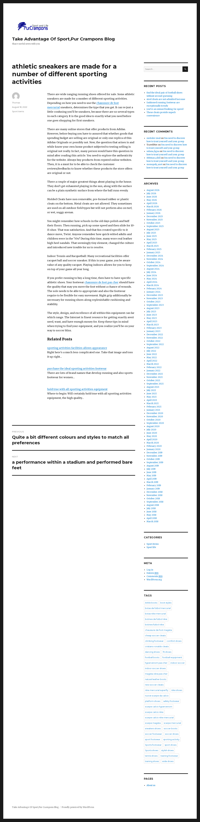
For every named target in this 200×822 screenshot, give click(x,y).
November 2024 (155, 259)
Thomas (16, 102)
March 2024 (153, 285)
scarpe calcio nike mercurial (159, 717)
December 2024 (155, 255)
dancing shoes (152, 652)
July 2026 (151, 193)
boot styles (165, 602)
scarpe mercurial (172, 723)
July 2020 (151, 429)
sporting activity (171, 739)
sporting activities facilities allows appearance (77, 347)
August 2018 (153, 505)
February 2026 (154, 210)
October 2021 (153, 380)
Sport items (18, 111)
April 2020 (152, 439)
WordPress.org (154, 579)
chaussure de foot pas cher (101, 282)
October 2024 (153, 262)
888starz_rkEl (153, 158)
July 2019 (151, 469)
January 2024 (153, 292)
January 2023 (153, 331)
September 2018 (155, 502)
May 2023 (152, 318)
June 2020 (152, 433)
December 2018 (154, 492)
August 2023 (153, 308)
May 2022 (152, 357)
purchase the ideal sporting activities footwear (77, 368)
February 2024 (154, 288)
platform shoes (152, 701)
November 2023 (155, 298)
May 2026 (152, 200)
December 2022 (155, 334)
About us (151, 785)
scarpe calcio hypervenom (158, 706)
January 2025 (153, 252)
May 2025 (152, 239)
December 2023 (155, 295)
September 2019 (155, 462)
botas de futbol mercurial (158, 608)
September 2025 (155, 226)
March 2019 (152, 482)
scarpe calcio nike (154, 712)
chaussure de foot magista (158, 630)
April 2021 (152, 400)
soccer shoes (171, 734)
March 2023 (153, 324)
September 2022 (155, 344)
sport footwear (152, 739)
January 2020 (153, 449)
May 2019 (151, 475)
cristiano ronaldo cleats (157, 646)
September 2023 (155, 305)
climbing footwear (154, 641)
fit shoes (167, 652)
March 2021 (152, 403)
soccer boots (170, 728)
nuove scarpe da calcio (157, 695)
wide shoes (167, 761)
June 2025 (152, 236)
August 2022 (153, 347)
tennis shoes (151, 756)
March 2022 (153, 364)
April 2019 (152, 479)
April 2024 (152, 282)
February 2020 (154, 446)
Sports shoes (151, 750)
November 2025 (155, 219)
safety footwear (171, 701)
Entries (152, 573)
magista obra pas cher (156, 674)
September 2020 (155, 423)
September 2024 (155, 265)
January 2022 (153, 370)
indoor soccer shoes (155, 668)
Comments (154, 576)
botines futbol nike (154, 624)
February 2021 (154, 406)
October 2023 (153, 301)
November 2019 (154, 456)
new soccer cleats (154, 684)
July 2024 (151, 272)
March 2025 (153, 246)
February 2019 (154, 485)
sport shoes (170, 745)
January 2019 (153, 488)
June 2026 (152, 196)
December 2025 (155, 216)
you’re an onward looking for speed (165, 109)
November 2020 (155, 416)
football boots (152, 657)
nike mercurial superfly (156, 690)
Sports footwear (153, 745)
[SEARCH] (185, 69)
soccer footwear (153, 734)
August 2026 (153, 190)
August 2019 (153, 465)
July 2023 (151, 311)
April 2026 (152, 203)
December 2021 (155, 374)
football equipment (172, 657)
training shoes (152, 761)
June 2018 (151, 511)
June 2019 (151, 472)
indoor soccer (177, 663)
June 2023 (152, 315)
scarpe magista (153, 723)
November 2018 (154, 495)
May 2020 (152, 436)
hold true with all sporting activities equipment (77, 389)
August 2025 (153, 229)
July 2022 (151, 351)
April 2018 (152, 518)
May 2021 (151, 397)
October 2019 (153, 459)
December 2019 (154, 452)
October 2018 (153, 498)
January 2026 (153, 213)
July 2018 (151, 508)
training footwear (169, 756)
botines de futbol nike (156, 619)
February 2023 (154, 328)
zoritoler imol (153, 138)
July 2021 (151, 390)
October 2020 (153, 419)
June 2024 (152, 275)
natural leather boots (155, 679)
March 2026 (153, 206)
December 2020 (155, 413)
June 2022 (152, 354)
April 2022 (152, 360)
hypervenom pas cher (156, 663)
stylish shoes (167, 750)
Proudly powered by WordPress (78, 807)
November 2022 (155, 337)
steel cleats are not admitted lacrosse (166, 99)
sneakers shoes (153, 728)
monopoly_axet (154, 164)
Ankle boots (151, 602)
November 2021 (154, 377)
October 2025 (153, 223)
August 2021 (153, 387)
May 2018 (151, 515)
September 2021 (155, 383)
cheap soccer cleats (155, 635)
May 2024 (152, 278)
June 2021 (152, 393)
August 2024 (153, 269)
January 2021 (153, 410)
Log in (150, 569)
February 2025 (154, 249)
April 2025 (152, 242)
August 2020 (153, 426)
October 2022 (153, 341)
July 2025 (151, 233)
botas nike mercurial (155, 613)
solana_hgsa (153, 151)
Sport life (151, 547)
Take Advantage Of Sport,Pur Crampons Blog (63, 39)
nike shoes (176, 690)
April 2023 (152, 321)
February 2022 (154, 367)
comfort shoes (174, 641)
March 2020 (153, 442)
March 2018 (152, 521)
